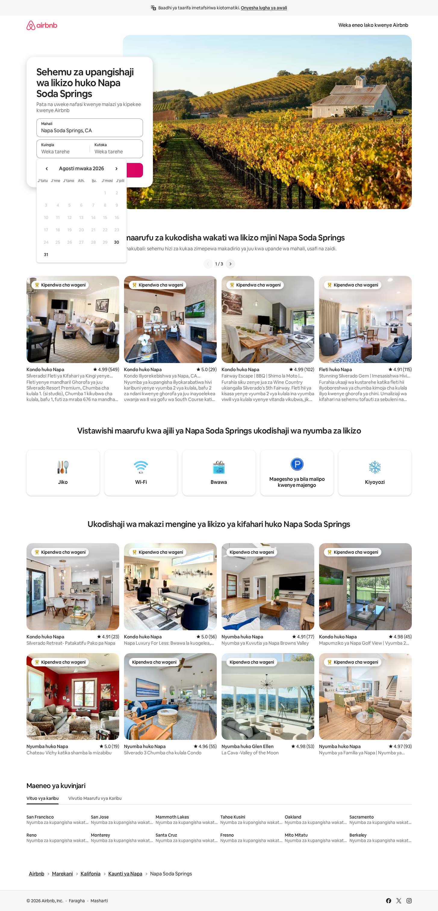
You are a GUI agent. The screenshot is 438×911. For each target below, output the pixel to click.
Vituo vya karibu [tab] (42, 798)
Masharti (99, 900)
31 (46, 254)
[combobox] (89, 130)
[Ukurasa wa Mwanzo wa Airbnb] (41, 25)
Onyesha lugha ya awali (264, 8)
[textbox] (63, 151)
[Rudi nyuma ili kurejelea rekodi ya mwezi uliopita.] (47, 169)
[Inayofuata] (230, 264)
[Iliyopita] (208, 264)
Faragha (77, 900)
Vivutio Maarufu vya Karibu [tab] (95, 798)
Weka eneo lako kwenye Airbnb (373, 25)
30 (116, 242)
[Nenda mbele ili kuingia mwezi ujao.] (116, 169)
